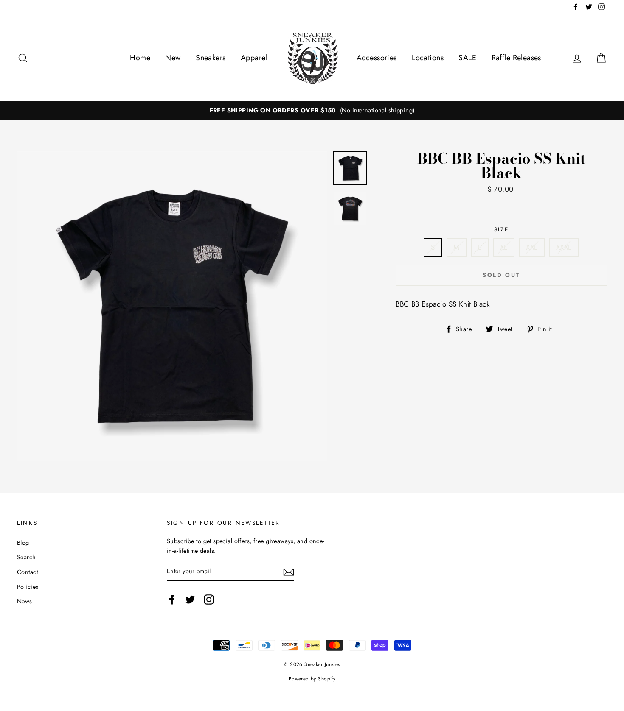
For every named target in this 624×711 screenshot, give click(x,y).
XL (504, 247)
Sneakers (210, 57)
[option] (312, 110)
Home (140, 57)
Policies (27, 587)
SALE (467, 57)
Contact (27, 572)
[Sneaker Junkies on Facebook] (172, 599)
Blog (23, 542)
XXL (531, 247)
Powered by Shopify (312, 678)
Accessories (377, 57)
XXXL (564, 247)
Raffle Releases (516, 57)
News (24, 601)
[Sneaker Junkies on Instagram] (209, 599)
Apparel (254, 57)
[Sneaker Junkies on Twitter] (190, 599)
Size (501, 229)
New (172, 57)
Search (26, 557)
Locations (428, 57)
